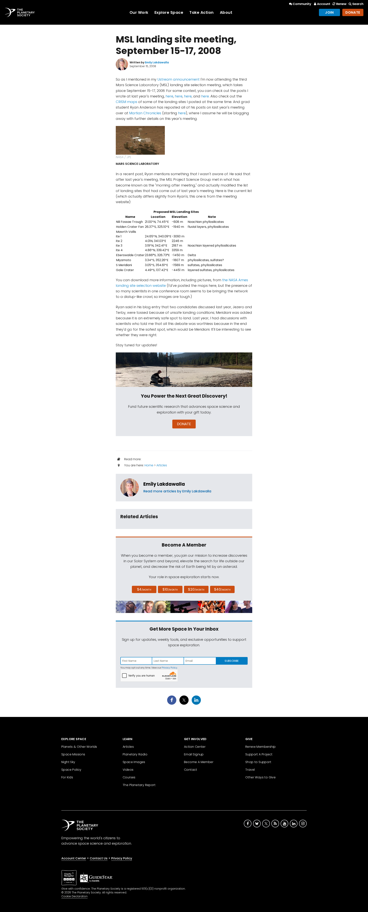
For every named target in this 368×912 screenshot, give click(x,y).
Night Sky (68, 762)
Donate (352, 12)
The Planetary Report (139, 785)
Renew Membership (260, 746)
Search (357, 4)
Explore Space (168, 12)
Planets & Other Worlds (79, 746)
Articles (161, 465)
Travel (250, 769)
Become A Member (198, 762)
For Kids (67, 777)
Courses (129, 777)
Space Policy (71, 769)
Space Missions (73, 754)
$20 (196, 589)
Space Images (134, 762)
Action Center (194, 746)
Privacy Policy (169, 667)
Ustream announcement (178, 79)
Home (149, 465)
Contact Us (99, 858)
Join (329, 12)
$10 (170, 589)
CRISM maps (126, 101)
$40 (222, 589)
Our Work (139, 12)
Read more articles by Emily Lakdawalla (177, 491)
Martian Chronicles (145, 113)
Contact (190, 769)
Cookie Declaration (74, 896)
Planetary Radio (135, 754)
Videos (128, 769)
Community (302, 4)
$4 (144, 589)
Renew (341, 4)
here (169, 96)
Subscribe (232, 661)
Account (323, 4)
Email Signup (194, 754)
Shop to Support (258, 762)
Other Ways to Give (260, 777)
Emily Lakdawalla (164, 484)
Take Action (201, 12)
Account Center (73, 858)
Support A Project (259, 754)
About (226, 12)
